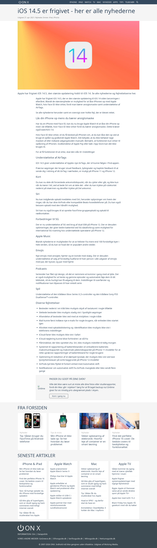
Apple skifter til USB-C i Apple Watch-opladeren (61, 496)
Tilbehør (129, 2)
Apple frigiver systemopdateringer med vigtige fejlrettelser (123, 481)
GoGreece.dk (45, 538)
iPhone (73, 2)
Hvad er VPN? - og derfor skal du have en (92, 501)
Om (33, 534)
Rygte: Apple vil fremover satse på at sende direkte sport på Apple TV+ (123, 491)
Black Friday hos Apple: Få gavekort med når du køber (124, 504)
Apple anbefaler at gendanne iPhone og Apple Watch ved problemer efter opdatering (62, 487)
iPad (81, 2)
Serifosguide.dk (76, 538)
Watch (88, 2)
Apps (115, 2)
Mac (99, 2)
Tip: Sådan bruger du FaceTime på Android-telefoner (32, 438)
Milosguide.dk (91, 538)
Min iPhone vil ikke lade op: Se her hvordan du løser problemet (61, 440)
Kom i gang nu (58, 396)
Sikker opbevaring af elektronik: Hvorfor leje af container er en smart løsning (93, 440)
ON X (25, 2)
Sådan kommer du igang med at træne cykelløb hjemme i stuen (123, 471)
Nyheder (107, 2)
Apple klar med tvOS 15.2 (123, 498)
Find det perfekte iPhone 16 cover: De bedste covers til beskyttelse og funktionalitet (123, 441)
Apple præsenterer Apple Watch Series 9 (59, 470)
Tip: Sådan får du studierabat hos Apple (29, 513)
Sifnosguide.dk (59, 538)
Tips (121, 2)
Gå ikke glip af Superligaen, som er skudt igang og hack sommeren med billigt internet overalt (32, 504)
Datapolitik (42, 534)
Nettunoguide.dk (107, 538)
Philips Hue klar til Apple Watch (61, 477)
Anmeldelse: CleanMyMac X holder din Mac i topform (93, 509)
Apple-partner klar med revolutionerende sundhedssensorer (60, 505)
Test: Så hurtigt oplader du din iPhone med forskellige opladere (31, 493)
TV (94, 2)
